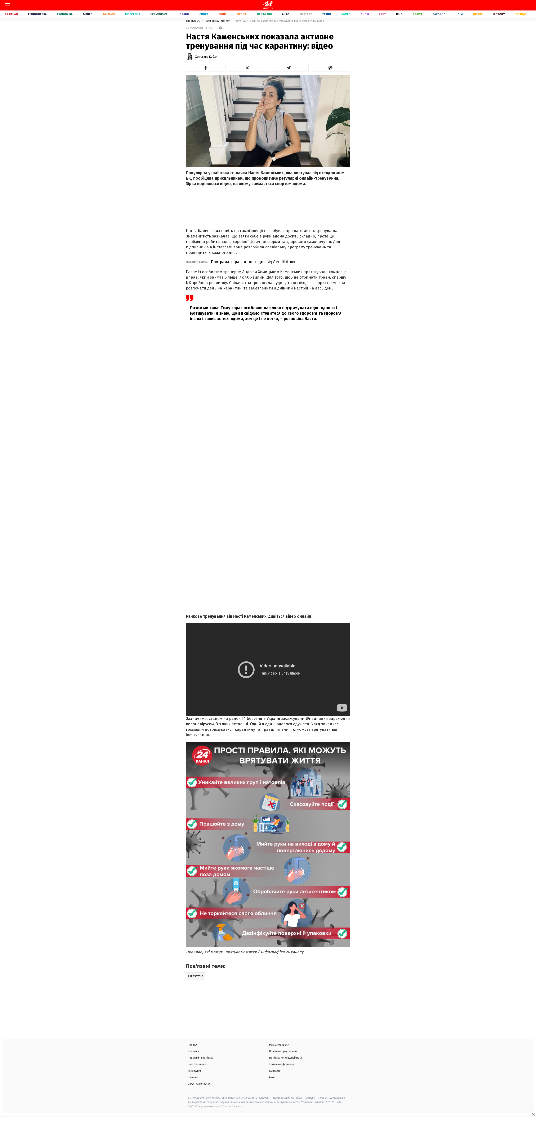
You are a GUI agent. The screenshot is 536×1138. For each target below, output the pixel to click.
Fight (223, 14)
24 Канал (11, 14)
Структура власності (200, 1083)
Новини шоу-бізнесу (217, 20)
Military (306, 14)
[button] (205, 67)
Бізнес (87, 14)
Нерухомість (159, 14)
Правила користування (283, 1051)
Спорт (204, 14)
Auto (285, 14)
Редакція (193, 1051)
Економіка (65, 14)
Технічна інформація (282, 1064)
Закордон (440, 14)
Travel (418, 14)
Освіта (242, 14)
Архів (272, 1077)
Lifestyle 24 (193, 20)
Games (345, 14)
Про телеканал (197, 1064)
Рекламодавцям (279, 1044)
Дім (460, 14)
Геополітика (37, 14)
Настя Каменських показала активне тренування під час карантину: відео (279, 20)
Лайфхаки (264, 14)
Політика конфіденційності (286, 1057)
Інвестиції (132, 14)
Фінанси (108, 14)
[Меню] (7, 5)
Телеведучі (194, 1070)
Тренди (520, 14)
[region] (268, 1128)
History (499, 14)
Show (365, 14)
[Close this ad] (533, 1114)
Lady (382, 14)
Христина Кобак (206, 56)
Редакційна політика (200, 1057)
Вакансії (193, 1077)
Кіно (399, 14)
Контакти (275, 1070)
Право (184, 14)
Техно (326, 14)
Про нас (192, 1044)
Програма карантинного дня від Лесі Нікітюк (253, 261)
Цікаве (478, 14)
